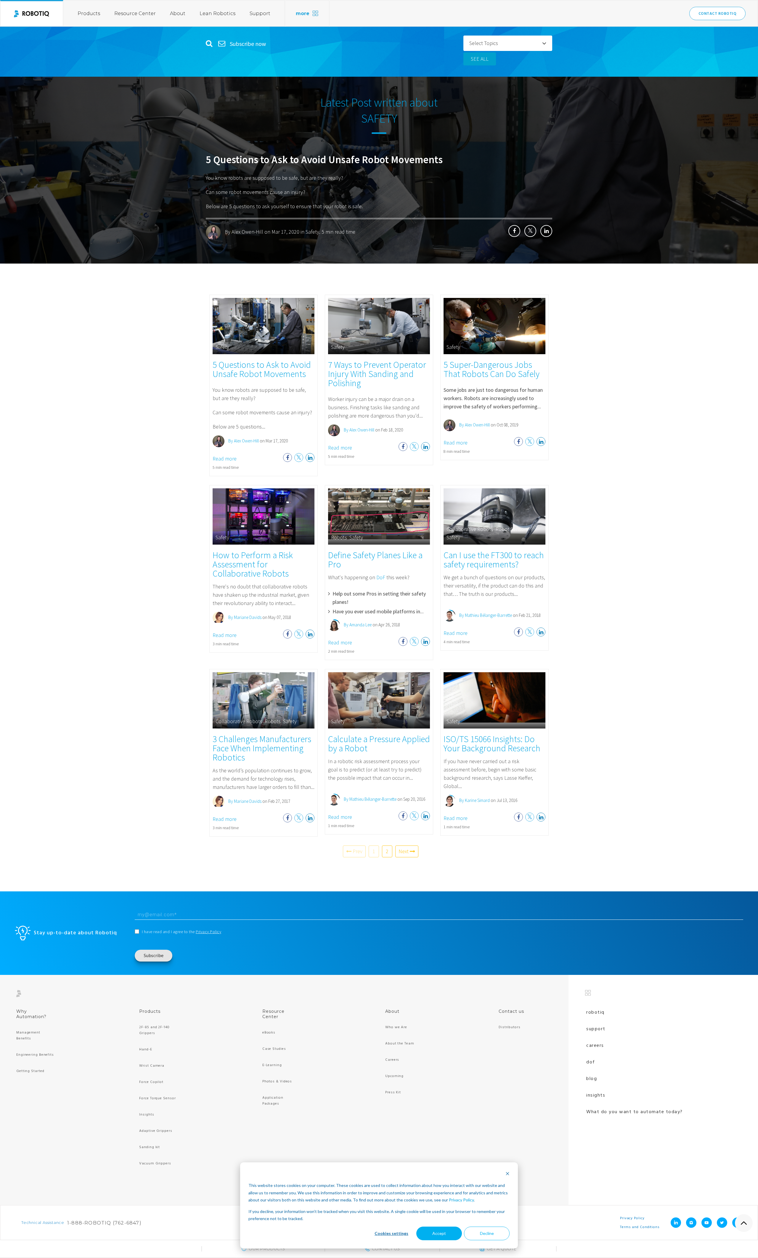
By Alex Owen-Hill (244, 231)
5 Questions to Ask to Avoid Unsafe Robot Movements (324, 159)
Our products (267, 1248)
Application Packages (272, 1101)
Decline (487, 1233)
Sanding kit (149, 1147)
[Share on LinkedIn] (546, 231)
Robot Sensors (512, 529)
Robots (339, 537)
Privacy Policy (461, 1199)
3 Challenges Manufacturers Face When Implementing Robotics (262, 748)
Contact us (511, 1011)
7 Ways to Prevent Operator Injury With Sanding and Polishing (377, 374)
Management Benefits (28, 1036)
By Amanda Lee (357, 625)
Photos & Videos (277, 1081)
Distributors (510, 1027)
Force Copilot (151, 1082)
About (177, 13)
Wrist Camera (151, 1066)
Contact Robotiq (717, 14)
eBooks (268, 1033)
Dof (590, 1062)
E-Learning (272, 1065)
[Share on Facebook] (514, 231)
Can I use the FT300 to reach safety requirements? (494, 559)
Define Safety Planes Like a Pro (375, 559)
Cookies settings (391, 1233)
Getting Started (30, 1071)
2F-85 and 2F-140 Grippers (154, 1030)
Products (89, 13)
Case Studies (274, 1049)
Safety (312, 231)
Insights (146, 1115)
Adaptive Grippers (155, 1131)
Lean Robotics (217, 13)
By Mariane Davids (244, 617)
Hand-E (145, 1049)
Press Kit (393, 1092)
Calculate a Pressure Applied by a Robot (379, 743)
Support (260, 13)
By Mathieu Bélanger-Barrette (485, 615)
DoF (380, 577)
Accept (439, 1233)
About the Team (399, 1044)
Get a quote (501, 1248)
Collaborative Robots (470, 529)
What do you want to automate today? (634, 1112)
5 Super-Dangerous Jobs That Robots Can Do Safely (491, 369)
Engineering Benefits (35, 1055)
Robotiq (595, 1012)
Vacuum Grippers (155, 1163)
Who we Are (396, 1027)
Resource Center (135, 13)
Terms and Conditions (640, 1227)
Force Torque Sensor (157, 1098)
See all (480, 58)
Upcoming (394, 1076)
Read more (225, 458)
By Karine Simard (474, 800)
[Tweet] (530, 231)
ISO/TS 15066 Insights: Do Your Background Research (492, 743)
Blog (591, 1079)
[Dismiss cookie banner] (507, 1174)
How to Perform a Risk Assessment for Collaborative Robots (253, 564)
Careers (392, 1060)
